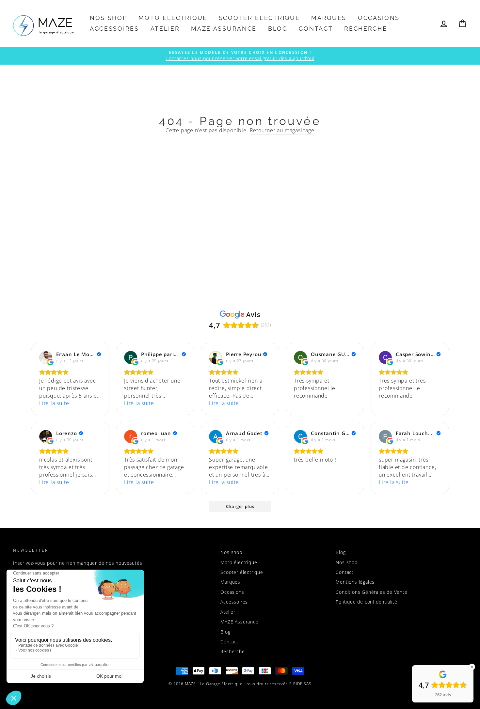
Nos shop (108, 17)
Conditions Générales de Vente (371, 592)
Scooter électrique (259, 17)
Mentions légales (355, 582)
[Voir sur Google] (45, 357)
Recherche (365, 28)
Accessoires (114, 28)
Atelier (165, 28)
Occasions (379, 17)
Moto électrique (172, 17)
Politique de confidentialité (366, 602)
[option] (240, 55)
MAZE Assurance (224, 28)
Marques (328, 17)
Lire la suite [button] (54, 403)
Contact (316, 28)
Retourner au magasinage (282, 130)
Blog (278, 28)
